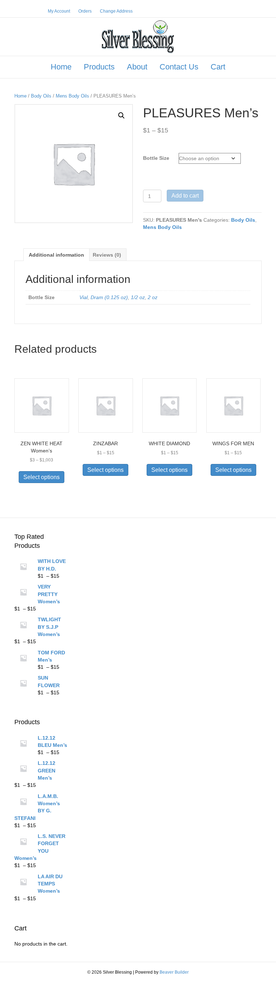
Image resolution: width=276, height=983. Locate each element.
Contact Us (179, 66)
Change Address (116, 11)
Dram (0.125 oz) (109, 297)
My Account (59, 11)
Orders (85, 11)
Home (61, 66)
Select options (41, 477)
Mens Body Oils (72, 96)
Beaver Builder (174, 972)
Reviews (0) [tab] (107, 255)
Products (99, 66)
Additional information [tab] (56, 255)
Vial (83, 297)
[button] (121, 115)
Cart (218, 66)
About (137, 66)
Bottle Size (156, 158)
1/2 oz (138, 297)
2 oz (152, 297)
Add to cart (185, 196)
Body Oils (41, 96)
